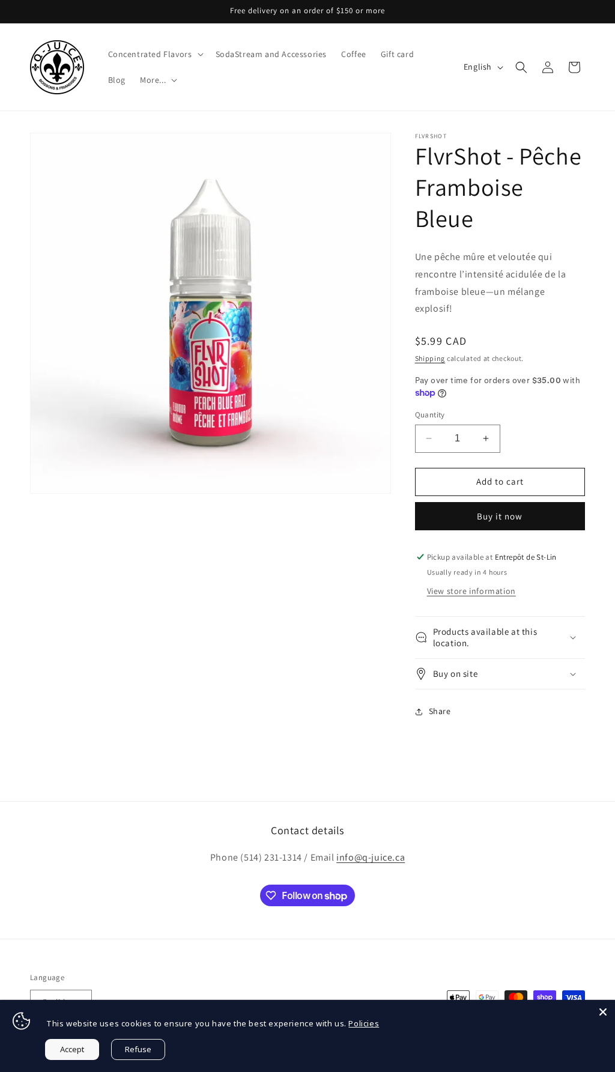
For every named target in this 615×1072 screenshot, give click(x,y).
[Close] (603, 1012)
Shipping (430, 358)
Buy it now (500, 516)
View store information (471, 591)
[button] (154, 54)
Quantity (430, 415)
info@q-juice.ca (370, 857)
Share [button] (440, 711)
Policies (363, 1023)
